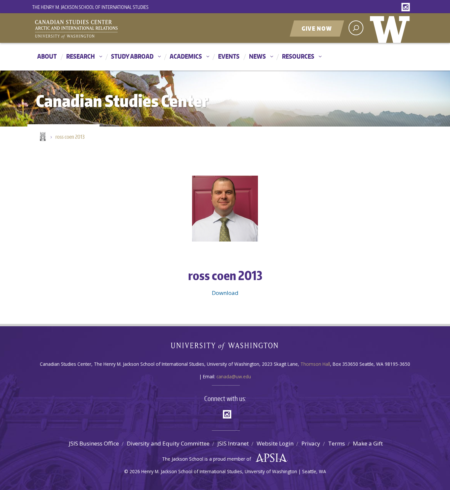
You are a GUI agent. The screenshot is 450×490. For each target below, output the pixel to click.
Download (225, 293)
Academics (186, 56)
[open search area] (356, 27)
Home (42, 137)
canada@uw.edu (233, 376)
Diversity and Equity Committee (168, 443)
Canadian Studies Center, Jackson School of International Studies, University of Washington (106, 29)
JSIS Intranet (233, 443)
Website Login (275, 443)
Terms (336, 443)
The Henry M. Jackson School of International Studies (90, 7)
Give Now (317, 28)
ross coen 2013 (70, 136)
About (47, 56)
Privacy (310, 443)
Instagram (407, 7)
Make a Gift (368, 443)
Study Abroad (132, 56)
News (257, 56)
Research (80, 56)
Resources (298, 56)
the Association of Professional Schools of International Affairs (269, 458)
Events (228, 56)
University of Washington (391, 28)
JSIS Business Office (94, 443)
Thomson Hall (315, 364)
